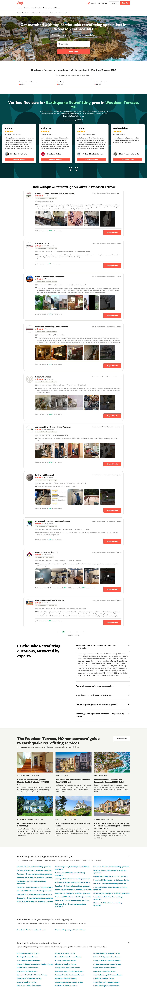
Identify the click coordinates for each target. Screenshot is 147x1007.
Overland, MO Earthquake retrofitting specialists (34, 894)
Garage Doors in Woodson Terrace (67, 968)
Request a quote (19, 159)
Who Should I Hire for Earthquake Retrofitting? (31, 824)
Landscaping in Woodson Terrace (29, 978)
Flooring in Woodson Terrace (65, 960)
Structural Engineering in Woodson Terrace (70, 930)
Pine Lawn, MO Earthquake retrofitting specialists (111, 867)
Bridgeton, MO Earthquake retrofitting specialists (72, 893)
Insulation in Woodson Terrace (66, 986)
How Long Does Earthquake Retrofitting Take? (73, 824)
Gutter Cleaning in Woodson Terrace (106, 982)
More (44, 8)
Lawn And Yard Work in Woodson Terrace (32, 975)
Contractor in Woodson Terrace (104, 971)
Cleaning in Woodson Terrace (65, 964)
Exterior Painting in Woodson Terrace (106, 957)
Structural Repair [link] (31, 13)
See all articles (121, 739)
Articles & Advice (53, 8)
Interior (20, 8)
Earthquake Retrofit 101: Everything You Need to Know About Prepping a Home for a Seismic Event (112, 825)
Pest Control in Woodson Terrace (29, 986)
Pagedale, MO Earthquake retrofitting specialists (72, 886)
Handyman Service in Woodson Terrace (69, 971)
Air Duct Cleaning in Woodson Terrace (107, 964)
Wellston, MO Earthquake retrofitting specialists (72, 882)
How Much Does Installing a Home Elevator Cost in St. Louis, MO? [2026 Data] (33, 782)
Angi (57, 776)
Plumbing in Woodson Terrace (28, 953)
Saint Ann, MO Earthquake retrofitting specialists (34, 878)
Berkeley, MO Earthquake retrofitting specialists (34, 870)
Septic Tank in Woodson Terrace (104, 968)
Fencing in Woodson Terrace (27, 971)
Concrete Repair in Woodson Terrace (68, 957)
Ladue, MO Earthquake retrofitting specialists (109, 884)
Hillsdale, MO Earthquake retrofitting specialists (34, 891)
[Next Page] (90, 632)
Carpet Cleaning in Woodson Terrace (106, 986)
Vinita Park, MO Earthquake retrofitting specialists (35, 902)
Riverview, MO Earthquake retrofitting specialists (111, 880)
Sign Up (125, 3)
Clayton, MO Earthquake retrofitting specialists (110, 876)
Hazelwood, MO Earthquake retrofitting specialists (73, 890)
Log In (114, 3)
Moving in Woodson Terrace (65, 953)
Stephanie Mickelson (25, 819)
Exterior (27, 8)
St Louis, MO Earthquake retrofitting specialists (34, 867)
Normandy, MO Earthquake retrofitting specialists (35, 887)
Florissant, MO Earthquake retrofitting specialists (73, 897)
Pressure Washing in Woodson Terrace (69, 982)
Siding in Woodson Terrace (26, 982)
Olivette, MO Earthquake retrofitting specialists (72, 900)
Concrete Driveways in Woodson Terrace (107, 975)
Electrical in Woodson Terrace (27, 968)
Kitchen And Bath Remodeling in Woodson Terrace (35, 964)
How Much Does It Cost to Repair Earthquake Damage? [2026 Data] (109, 780)
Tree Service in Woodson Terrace (28, 960)
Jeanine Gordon (23, 776)
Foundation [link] (20, 13)
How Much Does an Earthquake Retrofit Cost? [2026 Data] (73, 780)
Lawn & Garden (36, 8)
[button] (43, 219)
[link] (7, 154)
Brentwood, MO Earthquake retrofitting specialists (111, 893)
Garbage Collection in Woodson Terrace (69, 975)
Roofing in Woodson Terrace (27, 957)
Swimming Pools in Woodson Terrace (106, 953)
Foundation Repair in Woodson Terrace (31, 930)
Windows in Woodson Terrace (65, 978)
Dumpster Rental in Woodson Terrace (106, 960)
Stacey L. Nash (61, 819)
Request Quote (112, 232)
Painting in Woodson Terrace (103, 978)
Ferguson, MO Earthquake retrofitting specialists (34, 874)
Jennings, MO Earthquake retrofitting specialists (72, 879)
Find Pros (73, 51)
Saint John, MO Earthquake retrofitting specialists (35, 898)
